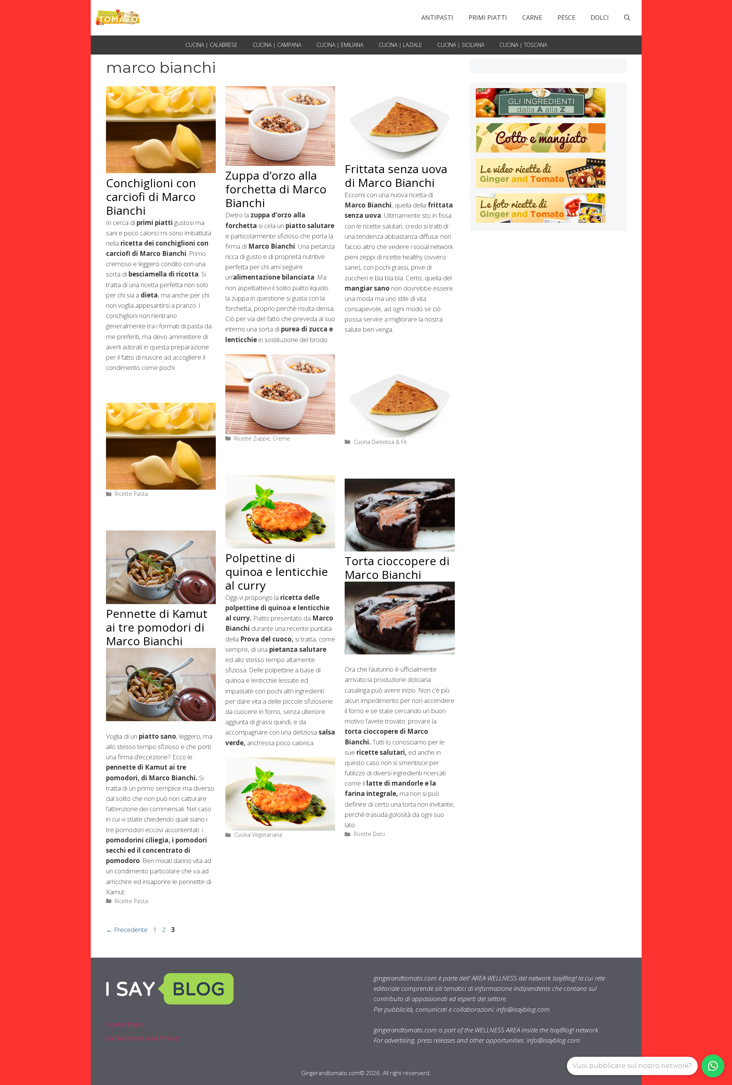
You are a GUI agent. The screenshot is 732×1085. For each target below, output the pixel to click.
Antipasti (437, 17)
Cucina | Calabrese (211, 44)
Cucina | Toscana (523, 44)
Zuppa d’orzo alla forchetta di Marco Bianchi (275, 189)
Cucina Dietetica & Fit (380, 441)
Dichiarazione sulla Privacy (142, 1038)
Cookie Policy (124, 1024)
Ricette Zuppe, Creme (262, 438)
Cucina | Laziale (400, 44)
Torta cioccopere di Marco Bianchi (397, 567)
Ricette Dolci (369, 833)
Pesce (566, 17)
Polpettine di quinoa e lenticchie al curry (276, 571)
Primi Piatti (488, 17)
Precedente (127, 929)
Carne (532, 17)
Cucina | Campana (277, 44)
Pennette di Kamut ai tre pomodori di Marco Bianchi (156, 627)
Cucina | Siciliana (460, 44)
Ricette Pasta (131, 493)
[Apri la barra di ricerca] (627, 17)
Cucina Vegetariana (258, 834)
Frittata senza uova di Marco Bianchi (396, 175)
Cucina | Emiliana (339, 44)
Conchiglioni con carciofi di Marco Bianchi (151, 196)
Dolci (600, 17)
